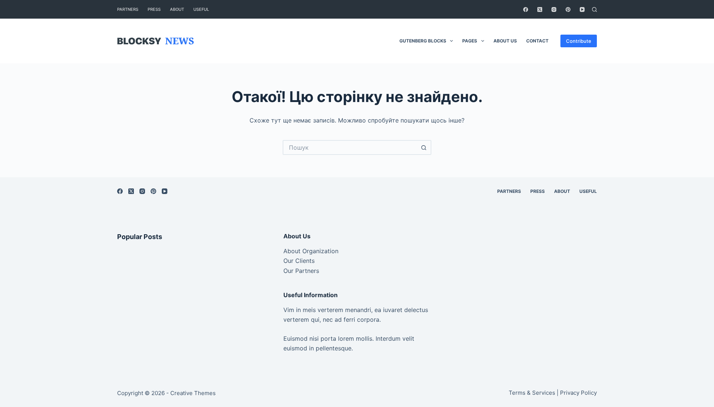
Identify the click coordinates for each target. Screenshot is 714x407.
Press (154, 9)
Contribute (578, 41)
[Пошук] (594, 9)
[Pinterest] (568, 9)
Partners (127, 9)
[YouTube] (582, 9)
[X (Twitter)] (539, 9)
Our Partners (301, 270)
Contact (537, 41)
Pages (469, 41)
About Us (505, 41)
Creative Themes (193, 393)
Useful (201, 9)
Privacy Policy (578, 392)
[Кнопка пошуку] (423, 147)
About (177, 9)
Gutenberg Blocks (422, 41)
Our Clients (299, 260)
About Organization (310, 251)
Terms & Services (532, 392)
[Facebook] (525, 9)
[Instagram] (553, 9)
